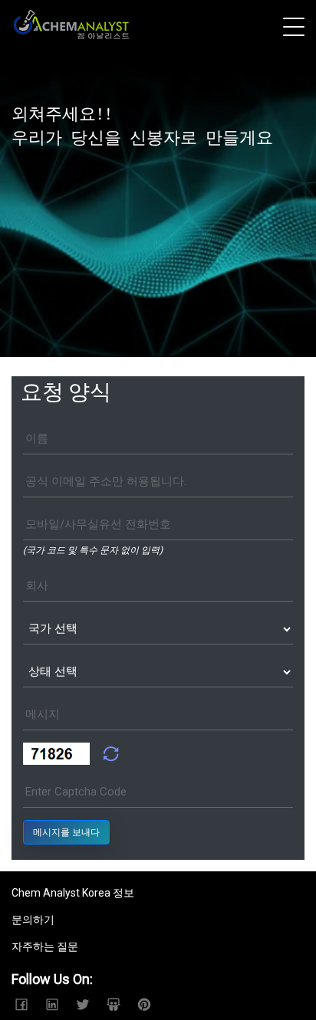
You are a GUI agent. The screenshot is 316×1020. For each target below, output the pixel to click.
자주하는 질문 (45, 946)
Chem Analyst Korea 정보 (73, 893)
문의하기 (33, 919)
